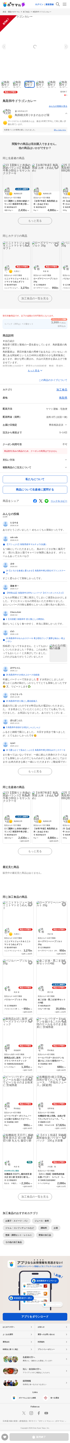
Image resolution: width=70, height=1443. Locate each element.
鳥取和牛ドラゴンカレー (42, 12)
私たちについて (35, 479)
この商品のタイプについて (53, 380)
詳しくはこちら (60, 130)
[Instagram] (31, 1413)
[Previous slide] (4, 46)
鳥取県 (63, 397)
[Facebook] (38, 1413)
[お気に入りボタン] (27, 167)
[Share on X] (40, 501)
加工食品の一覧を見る (35, 298)
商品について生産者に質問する (35, 489)
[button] (35, 113)
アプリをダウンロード (35, 1316)
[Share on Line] (47, 501)
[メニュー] (64, 4)
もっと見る (35, 220)
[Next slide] (65, 46)
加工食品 (26, 12)
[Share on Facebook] (35, 501)
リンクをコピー (59, 501)
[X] (24, 1413)
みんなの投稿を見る (58, 106)
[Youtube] (46, 1413)
